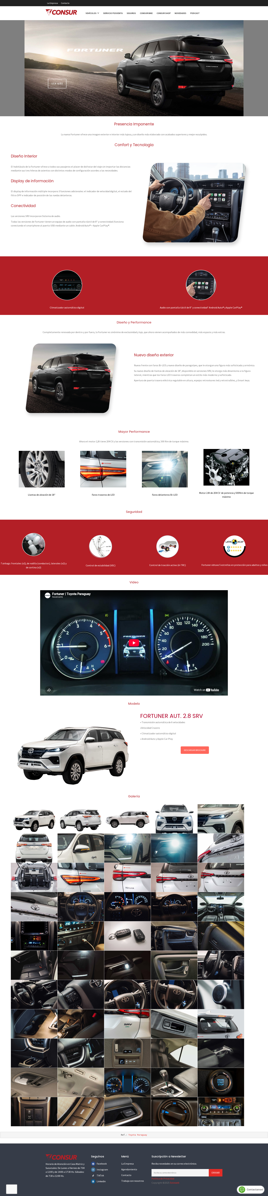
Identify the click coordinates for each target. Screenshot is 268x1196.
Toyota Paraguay (137, 1135)
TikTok (99, 1175)
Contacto (65, 3)
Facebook (99, 1163)
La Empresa (52, 3)
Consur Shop (164, 13)
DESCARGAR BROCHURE (195, 750)
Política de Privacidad (163, 1178)
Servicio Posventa (113, 13)
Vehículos (91, 13)
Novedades (180, 13)
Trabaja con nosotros (132, 1180)
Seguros (131, 13)
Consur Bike (146, 13)
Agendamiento (129, 1169)
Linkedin (99, 1181)
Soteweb (174, 1182)
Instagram (99, 1169)
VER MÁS (57, 83)
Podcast (195, 13)
